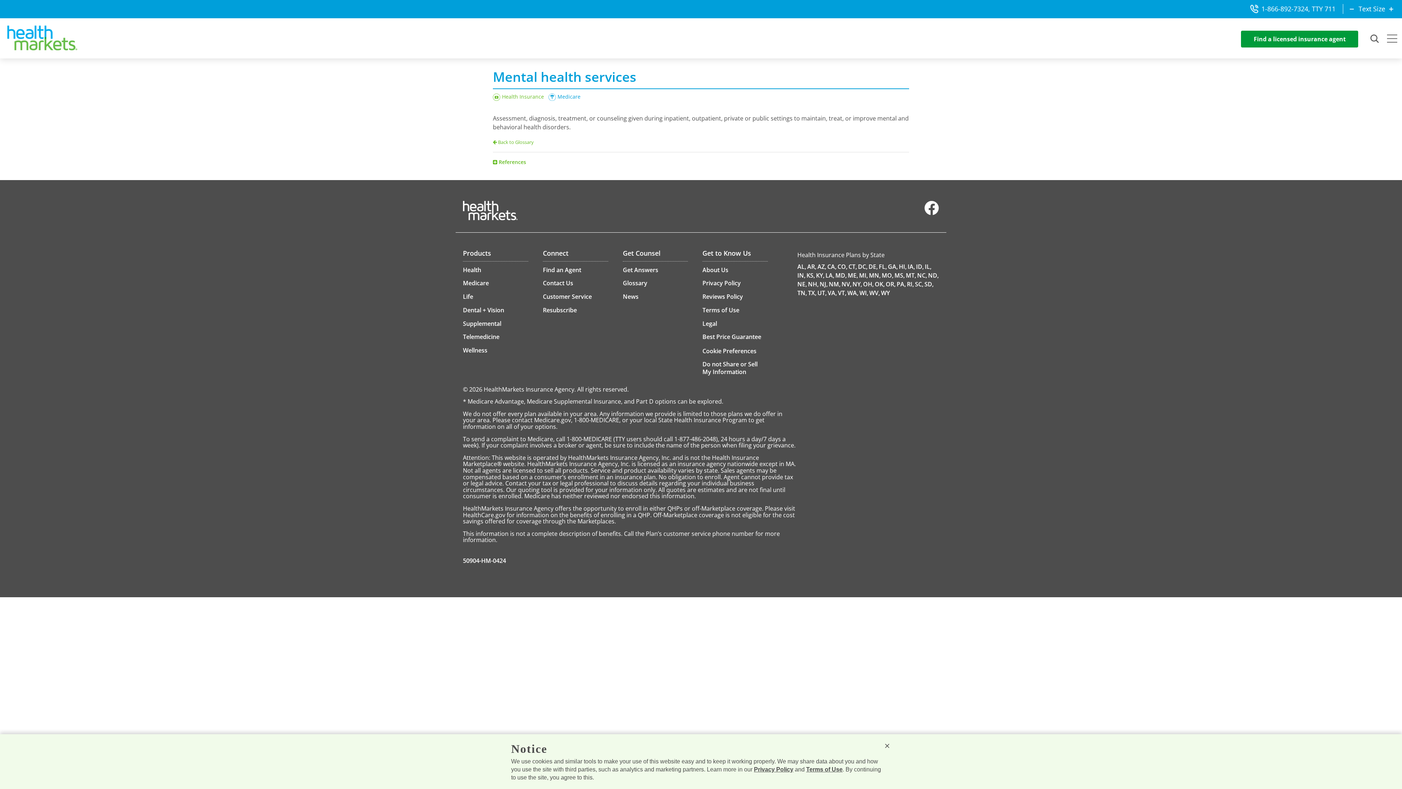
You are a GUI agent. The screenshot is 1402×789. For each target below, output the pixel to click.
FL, (883, 267)
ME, (853, 275)
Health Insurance (523, 96)
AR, (811, 267)
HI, (903, 267)
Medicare (569, 96)
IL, (928, 267)
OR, (891, 284)
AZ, (821, 267)
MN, (875, 275)
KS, (811, 275)
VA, (832, 293)
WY (885, 293)
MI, (863, 275)
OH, (868, 284)
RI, (910, 284)
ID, (920, 267)
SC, (919, 284)
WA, (852, 293)
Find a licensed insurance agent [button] (1300, 39)
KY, (820, 275)
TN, (802, 293)
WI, (863, 293)
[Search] (1375, 39)
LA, (830, 275)
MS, (900, 275)
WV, (874, 293)
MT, (911, 275)
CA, (831, 267)
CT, (853, 267)
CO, (842, 267)
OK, (880, 284)
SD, (929, 284)
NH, (813, 284)
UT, (822, 293)
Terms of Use (824, 769)
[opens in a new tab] (931, 213)
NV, (846, 284)
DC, (862, 267)
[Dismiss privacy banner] (887, 746)
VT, (842, 293)
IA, (911, 267)
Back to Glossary (516, 142)
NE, (802, 284)
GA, (893, 267)
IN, (801, 275)
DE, (873, 267)
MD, (841, 275)
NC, (922, 275)
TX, (812, 293)
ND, (933, 275)
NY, (857, 284)
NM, (834, 284)
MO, (887, 275)
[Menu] (1392, 39)
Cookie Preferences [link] (729, 351)
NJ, (824, 284)
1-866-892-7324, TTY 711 (1298, 8)
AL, (801, 267)
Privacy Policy (773, 769)
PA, (901, 284)
